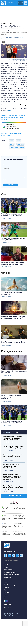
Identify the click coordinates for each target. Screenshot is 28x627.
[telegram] (21, 555)
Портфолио (7, 577)
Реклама (6, 587)
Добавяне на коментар (13, 159)
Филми (6, 594)
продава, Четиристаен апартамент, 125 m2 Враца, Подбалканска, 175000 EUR (19, 517)
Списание (6, 592)
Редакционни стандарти (11, 574)
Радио (6, 589)
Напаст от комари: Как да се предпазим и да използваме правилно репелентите (12, 438)
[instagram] (17, 555)
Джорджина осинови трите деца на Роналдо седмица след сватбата (13, 341)
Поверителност (8, 569)
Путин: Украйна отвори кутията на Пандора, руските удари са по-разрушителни (13, 487)
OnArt (6, 601)
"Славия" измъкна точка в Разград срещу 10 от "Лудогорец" (11, 466)
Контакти (6, 564)
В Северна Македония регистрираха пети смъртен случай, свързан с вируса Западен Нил (12, 477)
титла (11, 141)
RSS (5, 597)
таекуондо (20, 144)
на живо (20, 2)
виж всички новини (14, 496)
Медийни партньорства (11, 584)
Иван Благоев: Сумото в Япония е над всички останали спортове (12, 263)
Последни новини (12, 2)
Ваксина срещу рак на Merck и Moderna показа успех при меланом (13, 456)
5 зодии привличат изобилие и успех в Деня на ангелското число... (13, 317)
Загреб (12, 144)
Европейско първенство (17, 147)
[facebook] (5, 555)
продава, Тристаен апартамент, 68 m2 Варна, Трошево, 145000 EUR (19, 525)
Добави (10, 184)
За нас (6, 567)
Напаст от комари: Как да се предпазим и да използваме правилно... (11, 396)
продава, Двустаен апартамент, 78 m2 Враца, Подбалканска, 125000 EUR (19, 508)
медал (19, 141)
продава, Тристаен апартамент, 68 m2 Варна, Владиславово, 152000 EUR (19, 533)
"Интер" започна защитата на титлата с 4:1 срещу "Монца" (13, 447)
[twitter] (13, 555)
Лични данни (7, 604)
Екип (5, 579)
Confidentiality (8, 607)
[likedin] (9, 555)
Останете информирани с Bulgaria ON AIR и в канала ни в (14, 117)
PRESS (6, 582)
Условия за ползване (10, 572)
